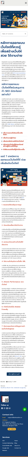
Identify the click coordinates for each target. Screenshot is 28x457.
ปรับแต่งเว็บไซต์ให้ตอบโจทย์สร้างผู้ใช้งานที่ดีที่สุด (13, 145)
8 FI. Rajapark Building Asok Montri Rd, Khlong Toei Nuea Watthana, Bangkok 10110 (12, 424)
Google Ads (5, 448)
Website (4, 450)
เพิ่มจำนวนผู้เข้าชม (9, 138)
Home (16, 440)
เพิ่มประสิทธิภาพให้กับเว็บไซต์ (13, 141)
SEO (3, 440)
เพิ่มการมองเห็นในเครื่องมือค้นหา (13, 134)
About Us (17, 445)
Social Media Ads (7, 445)
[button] (26, 3)
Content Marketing (7, 443)
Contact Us (17, 448)
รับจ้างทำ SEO (18, 356)
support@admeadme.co (15, 417)
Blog (15, 443)
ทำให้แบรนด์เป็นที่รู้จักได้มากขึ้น (14, 149)
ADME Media (10, 124)
